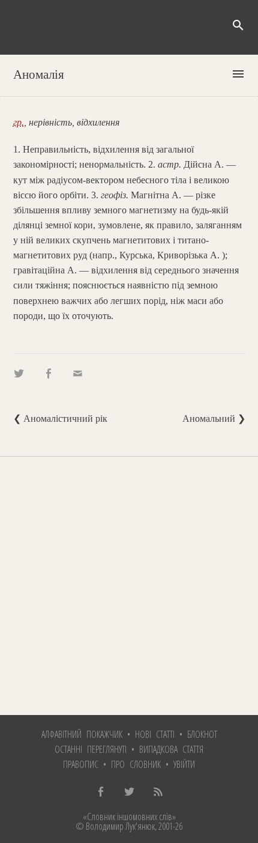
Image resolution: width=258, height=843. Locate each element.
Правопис (80, 764)
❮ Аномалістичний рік (60, 418)
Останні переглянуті (91, 749)
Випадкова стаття (171, 749)
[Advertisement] (129, 586)
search (238, 25)
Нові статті (155, 734)
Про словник (136, 764)
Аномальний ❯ (213, 418)
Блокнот (202, 734)
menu (238, 74)
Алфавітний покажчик (81, 734)
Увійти (184, 764)
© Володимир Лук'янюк (115, 826)
